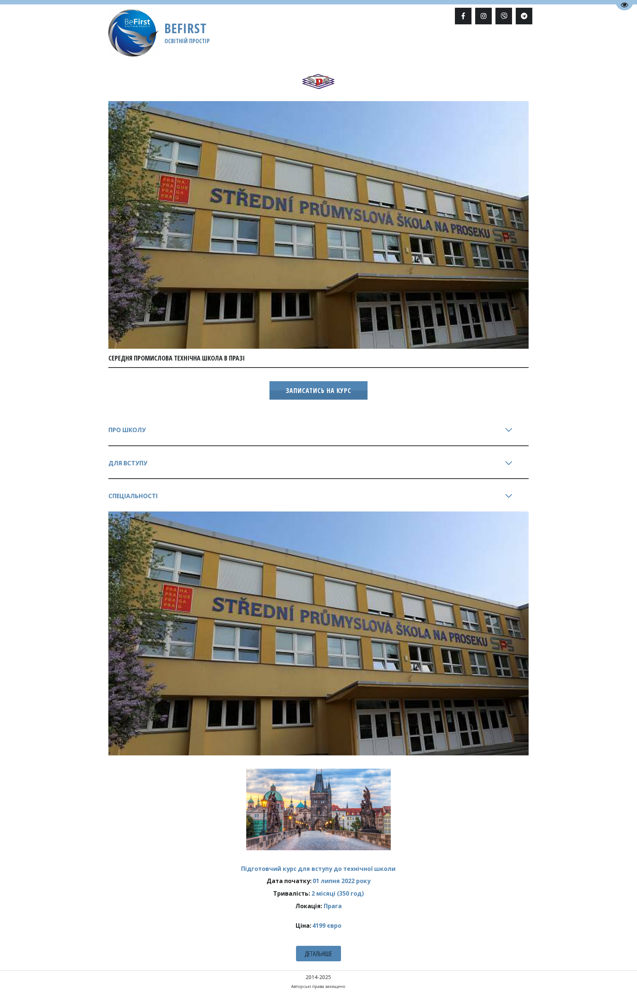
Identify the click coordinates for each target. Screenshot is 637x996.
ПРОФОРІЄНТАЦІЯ (332, 43)
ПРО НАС (436, 43)
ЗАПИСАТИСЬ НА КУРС (318, 390)
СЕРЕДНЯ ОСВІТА (236, 43)
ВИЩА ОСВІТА (188, 43)
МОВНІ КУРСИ (283, 43)
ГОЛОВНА (150, 43)
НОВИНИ (465, 43)
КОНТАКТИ (497, 43)
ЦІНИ (411, 43)
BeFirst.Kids (380, 43)
